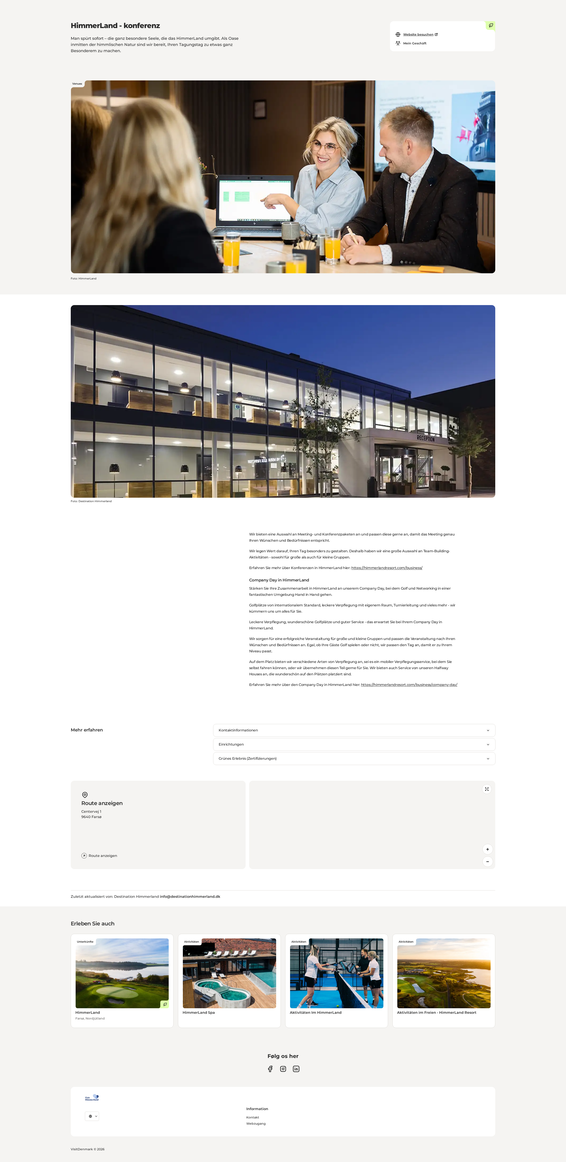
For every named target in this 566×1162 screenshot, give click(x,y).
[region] (372, 825)
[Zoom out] (487, 861)
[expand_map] (487, 789)
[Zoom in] (487, 849)
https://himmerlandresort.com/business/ (387, 568)
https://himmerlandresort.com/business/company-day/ (409, 685)
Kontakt (252, 1117)
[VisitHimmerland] (92, 1097)
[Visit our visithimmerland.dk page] (283, 1069)
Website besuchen (418, 34)
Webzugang (256, 1124)
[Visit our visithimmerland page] (270, 1069)
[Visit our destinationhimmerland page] (296, 1069)
